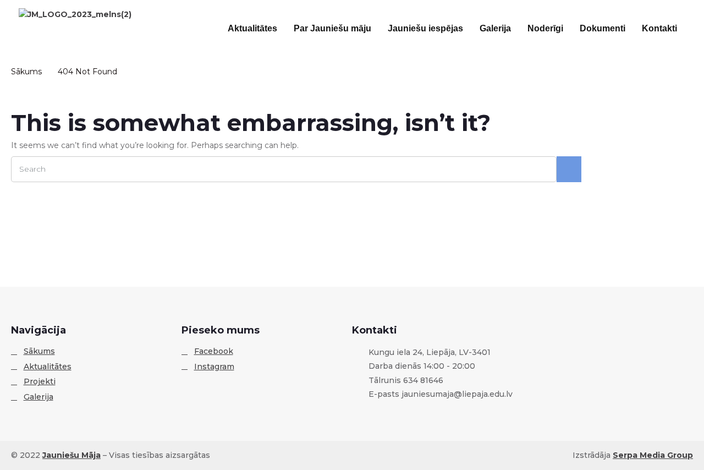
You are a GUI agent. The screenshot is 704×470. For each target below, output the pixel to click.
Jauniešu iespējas (425, 28)
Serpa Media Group (653, 455)
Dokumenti (602, 28)
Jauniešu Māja (71, 455)
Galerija (495, 28)
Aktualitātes (252, 28)
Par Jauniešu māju (332, 28)
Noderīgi (545, 28)
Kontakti (659, 28)
